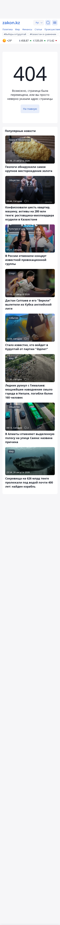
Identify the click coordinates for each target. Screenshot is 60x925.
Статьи (38, 29)
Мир (17, 29)
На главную (30, 109)
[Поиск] (48, 22)
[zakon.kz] (11, 22)
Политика (7, 29)
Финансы (27, 29)
